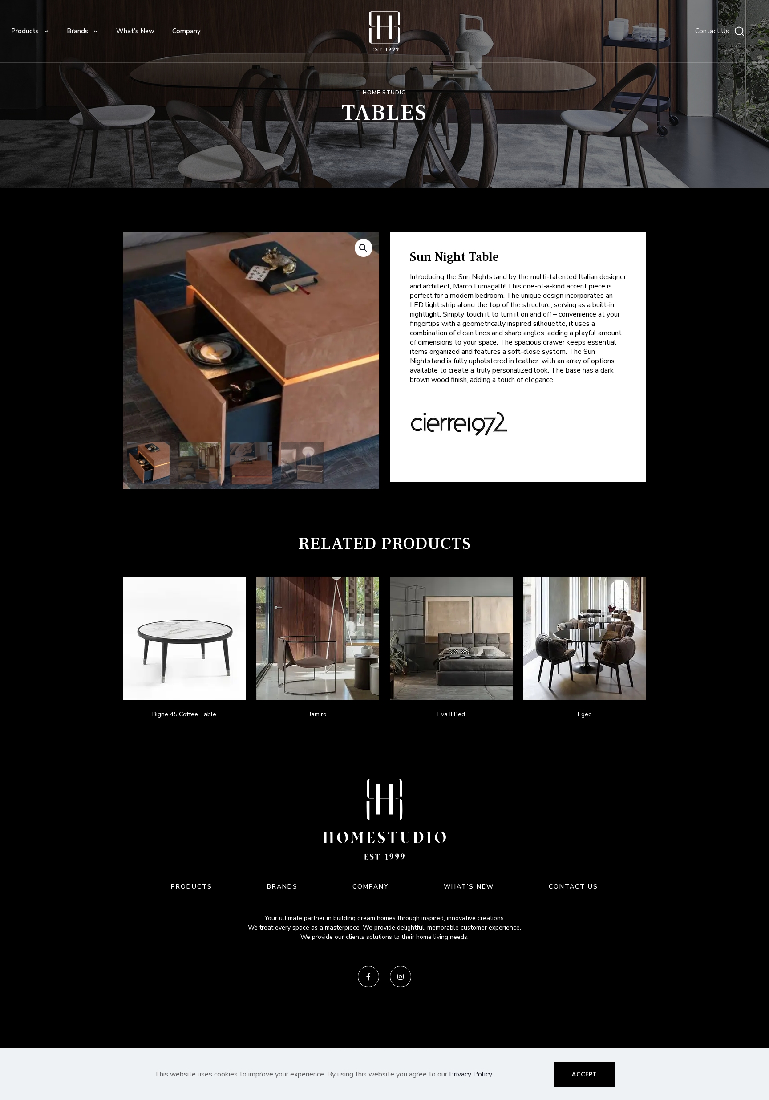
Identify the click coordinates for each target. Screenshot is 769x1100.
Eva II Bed (451, 714)
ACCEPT (584, 1074)
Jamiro (318, 714)
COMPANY (370, 886)
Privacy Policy (470, 1074)
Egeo (585, 714)
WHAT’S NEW (469, 886)
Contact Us (712, 31)
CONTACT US (573, 886)
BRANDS (282, 886)
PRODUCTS (191, 886)
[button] (363, 248)
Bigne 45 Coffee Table (184, 714)
